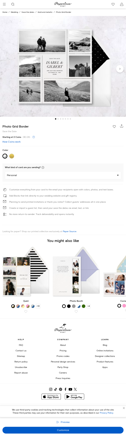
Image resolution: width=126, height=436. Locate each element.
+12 (38, 306)
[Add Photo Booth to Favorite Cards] (76, 311)
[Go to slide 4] (63, 119)
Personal (12, 175)
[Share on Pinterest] (60, 389)
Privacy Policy (106, 413)
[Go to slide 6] (68, 119)
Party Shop (62, 367)
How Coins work (11, 141)
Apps (105, 367)
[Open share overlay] (122, 126)
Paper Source (69, 231)
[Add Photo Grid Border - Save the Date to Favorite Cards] (114, 126)
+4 (88, 306)
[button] (42, 167)
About (63, 345)
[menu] (4, 4)
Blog (105, 345)
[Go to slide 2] (58, 119)
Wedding (14, 12)
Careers (63, 372)
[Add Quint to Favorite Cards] (26, 311)
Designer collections (105, 356)
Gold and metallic (45, 12)
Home (4, 12)
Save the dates (28, 12)
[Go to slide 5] (65, 119)
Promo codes (63, 356)
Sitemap (21, 356)
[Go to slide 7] (70, 119)
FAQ (21, 345)
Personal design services (63, 361)
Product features (105, 361)
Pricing (63, 350)
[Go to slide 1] (55, 119)
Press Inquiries (63, 378)
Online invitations (104, 350)
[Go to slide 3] (60, 119)
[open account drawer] (121, 4)
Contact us (21, 350)
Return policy (21, 361)
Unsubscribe (21, 367)
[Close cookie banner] (124, 408)
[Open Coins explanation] (33, 137)
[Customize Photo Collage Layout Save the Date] (63, 66)
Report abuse (21, 372)
